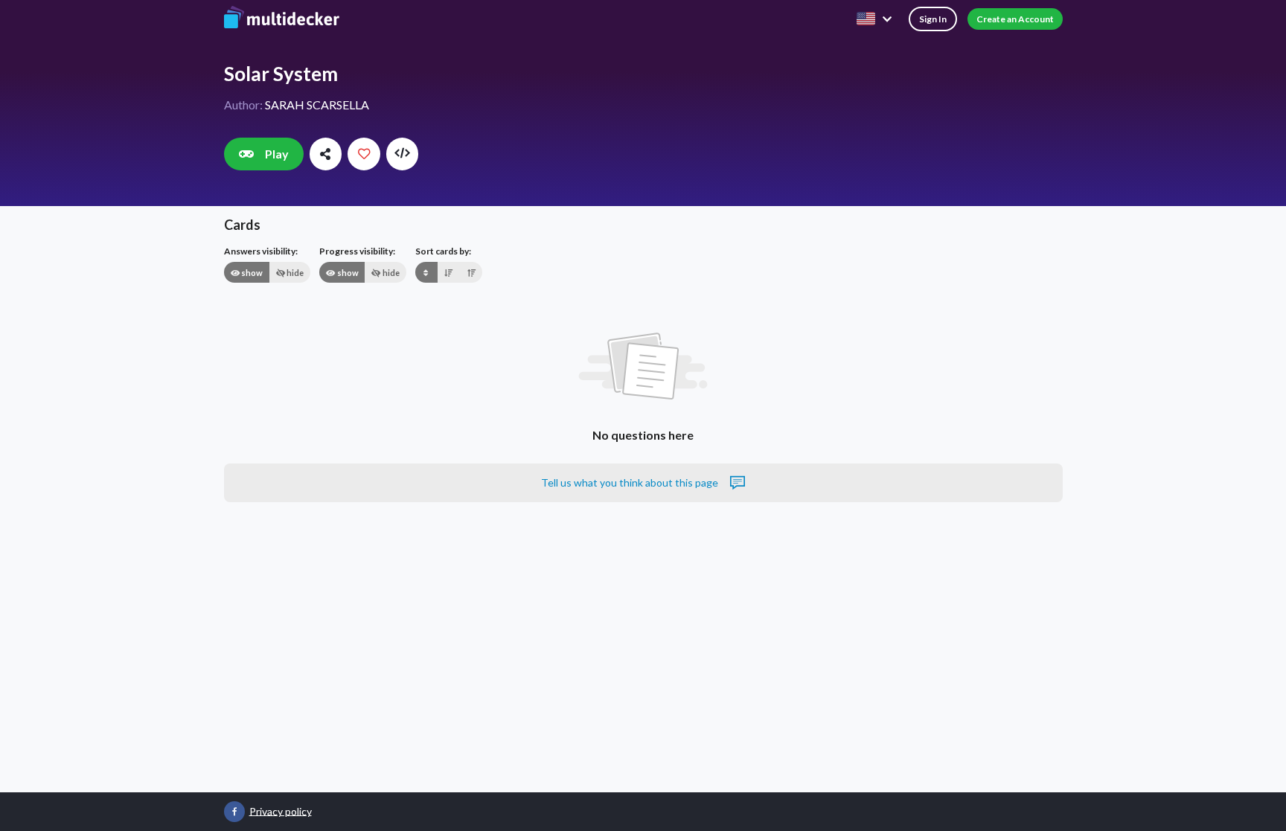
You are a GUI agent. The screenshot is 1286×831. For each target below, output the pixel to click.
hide (294, 272)
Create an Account (1015, 19)
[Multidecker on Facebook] (234, 811)
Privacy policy (280, 810)
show (251, 272)
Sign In (933, 19)
